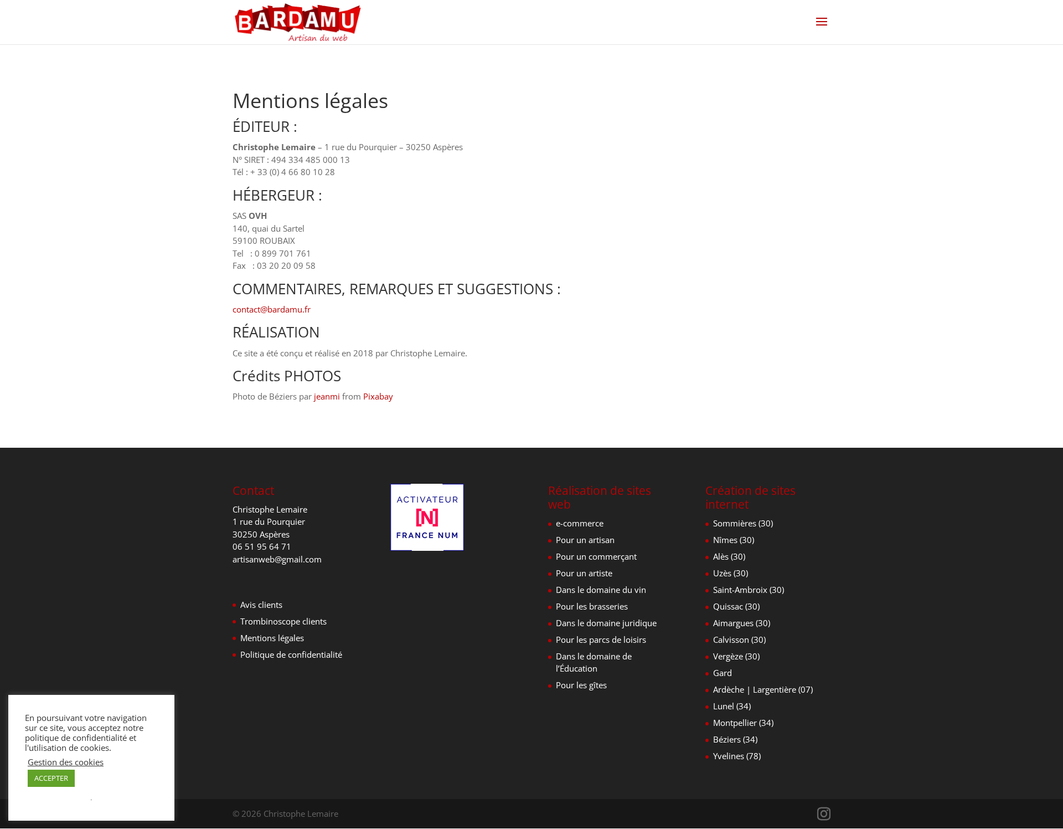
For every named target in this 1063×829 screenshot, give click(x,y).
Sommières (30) (743, 523)
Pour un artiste (584, 573)
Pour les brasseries (592, 606)
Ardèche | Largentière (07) (763, 689)
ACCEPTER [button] (51, 778)
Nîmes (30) (733, 539)
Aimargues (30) (741, 622)
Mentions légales (272, 637)
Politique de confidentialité (291, 654)
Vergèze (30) (736, 656)
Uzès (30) (730, 573)
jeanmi (327, 396)
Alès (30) (729, 556)
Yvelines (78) (737, 755)
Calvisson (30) (739, 639)
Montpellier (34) (743, 722)
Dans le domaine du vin (601, 589)
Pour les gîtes (581, 684)
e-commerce (579, 523)
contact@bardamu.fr (272, 309)
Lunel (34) (732, 706)
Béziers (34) (735, 739)
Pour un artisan (585, 539)
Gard (722, 672)
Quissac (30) (736, 606)
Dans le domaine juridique (606, 622)
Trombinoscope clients (283, 621)
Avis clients (261, 604)
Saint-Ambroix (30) (748, 589)
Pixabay (378, 396)
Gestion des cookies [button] (66, 762)
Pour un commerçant (596, 556)
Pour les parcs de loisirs (601, 639)
